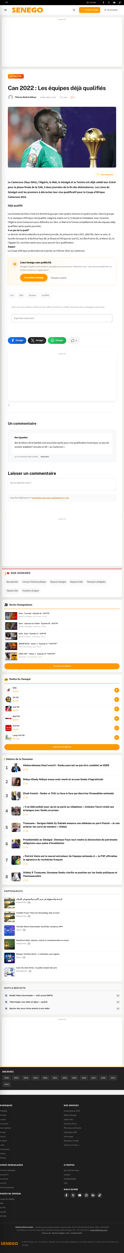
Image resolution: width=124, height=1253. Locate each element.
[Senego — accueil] (28, 10)
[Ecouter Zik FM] (116, 699)
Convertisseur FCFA (72, 1111)
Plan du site (46, 1233)
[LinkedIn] (93, 1195)
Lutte (2, 1145)
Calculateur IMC (70, 1132)
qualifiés (45, 295)
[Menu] (5, 10)
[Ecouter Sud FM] (116, 709)
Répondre (45, 456)
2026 (6, 1077)
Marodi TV (4, 1174)
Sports (2, 1136)
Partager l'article (58, 278)
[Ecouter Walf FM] (116, 718)
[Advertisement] (62, 43)
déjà (21, 295)
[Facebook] (103, 2)
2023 (35, 1077)
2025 (16, 1077)
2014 (6, 1084)
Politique (3, 1111)
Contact (67, 1174)
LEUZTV (3, 1183)
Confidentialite (70, 1179)
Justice (3, 1119)
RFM (1, 1203)
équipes (32, 295)
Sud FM (3, 1212)
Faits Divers (5, 1149)
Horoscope (68, 1136)
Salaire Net (68, 1119)
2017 (93, 1077)
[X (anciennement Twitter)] (109, 2)
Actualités (16, 76)
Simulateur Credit (71, 1140)
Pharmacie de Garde (72, 1128)
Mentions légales (58, 1233)
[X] (73, 1195)
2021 (55, 1077)
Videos (3, 1153)
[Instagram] (86, 1195)
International (5, 1128)
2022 (45, 1077)
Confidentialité (76, 1233)
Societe (3, 1115)
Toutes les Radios (7, 1199)
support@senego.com (98, 1230)
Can (12, 295)
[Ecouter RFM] (116, 690)
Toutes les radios (62, 747)
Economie (4, 1123)
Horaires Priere (70, 1123)
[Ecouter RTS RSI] (116, 728)
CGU (65, 1183)
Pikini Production (7, 1187)
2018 (84, 1077)
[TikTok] (120, 2)
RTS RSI (3, 1216)
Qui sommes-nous (71, 1170)
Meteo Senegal (70, 1115)
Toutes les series (62, 666)
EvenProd (4, 1179)
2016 (103, 1077)
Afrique (3, 1157)
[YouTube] (114, 2)
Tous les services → (72, 1145)
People (3, 1132)
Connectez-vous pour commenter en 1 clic (50, 497)
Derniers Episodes (7, 1170)
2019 (74, 1077)
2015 (113, 1077)
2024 (26, 1077)
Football (3, 1140)
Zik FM (2, 1207)
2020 (64, 1077)
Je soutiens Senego (34, 277)
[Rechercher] (74, 10)
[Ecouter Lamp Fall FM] (116, 737)
